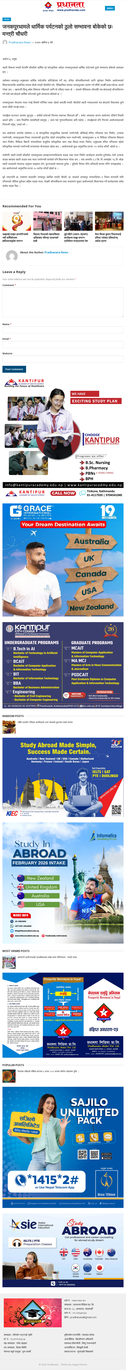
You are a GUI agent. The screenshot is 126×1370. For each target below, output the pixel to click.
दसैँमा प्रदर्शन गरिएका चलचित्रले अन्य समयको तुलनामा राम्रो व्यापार (45, 722)
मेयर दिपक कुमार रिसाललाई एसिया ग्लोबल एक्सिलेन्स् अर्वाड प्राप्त (108, 237)
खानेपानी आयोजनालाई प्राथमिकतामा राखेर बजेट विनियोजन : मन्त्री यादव (47, 957)
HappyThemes (79, 1364)
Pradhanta (52, 1364)
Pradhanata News (20, 42)
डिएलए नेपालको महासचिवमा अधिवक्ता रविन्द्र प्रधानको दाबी (46, 237)
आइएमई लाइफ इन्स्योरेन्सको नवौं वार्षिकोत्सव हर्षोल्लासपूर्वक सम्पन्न (15, 237)
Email (6, 338)
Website (7, 353)
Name (6, 324)
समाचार (6, 19)
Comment (9, 285)
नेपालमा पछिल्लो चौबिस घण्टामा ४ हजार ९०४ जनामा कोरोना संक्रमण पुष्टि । (48, 1071)
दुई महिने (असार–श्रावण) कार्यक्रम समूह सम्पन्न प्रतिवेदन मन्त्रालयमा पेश (76, 237)
